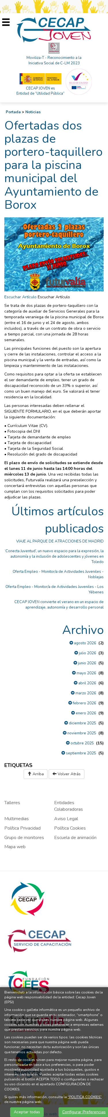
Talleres (12, 803)
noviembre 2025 (81, 733)
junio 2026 (86, 663)
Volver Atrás (68, 774)
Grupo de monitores (24, 837)
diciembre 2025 (82, 723)
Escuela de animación (75, 837)
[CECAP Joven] (54, 29)
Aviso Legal (66, 819)
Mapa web (15, 847)
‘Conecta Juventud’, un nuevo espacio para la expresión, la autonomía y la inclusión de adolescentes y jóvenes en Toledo (54, 556)
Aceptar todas (27, 1112)
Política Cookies (70, 828)
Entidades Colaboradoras (68, 806)
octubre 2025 (82, 743)
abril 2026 (86, 683)
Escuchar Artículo (20, 297)
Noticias (33, 112)
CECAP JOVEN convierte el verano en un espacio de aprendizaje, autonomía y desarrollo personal (59, 604)
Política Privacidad (22, 828)
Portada (13, 112)
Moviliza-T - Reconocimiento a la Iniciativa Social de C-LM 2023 (54, 60)
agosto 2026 (84, 643)
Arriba (37, 774)
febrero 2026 (84, 703)
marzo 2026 (85, 693)
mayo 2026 (86, 673)
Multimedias (16, 819)
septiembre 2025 (80, 753)
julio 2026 (87, 653)
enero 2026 (85, 713)
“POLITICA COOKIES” (85, 1097)
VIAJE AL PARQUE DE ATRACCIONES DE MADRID (60, 541)
